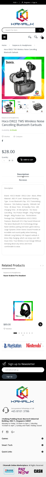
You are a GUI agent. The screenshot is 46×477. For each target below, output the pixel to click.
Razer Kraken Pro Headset (15, 275)
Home (4, 45)
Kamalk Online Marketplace (16, 465)
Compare (19, 136)
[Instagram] (7, 431)
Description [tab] (23, 174)
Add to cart (28, 160)
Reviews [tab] (23, 180)
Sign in (34, 2)
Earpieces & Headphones (22, 45)
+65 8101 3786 (20, 411)
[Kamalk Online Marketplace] (23, 16)
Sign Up (9, 376)
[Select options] (40, 324)
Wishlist (7, 136)
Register (27, 2)
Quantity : (5, 157)
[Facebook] (2, 140)
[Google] (13, 431)
